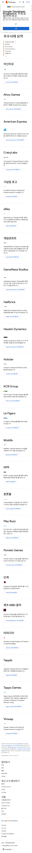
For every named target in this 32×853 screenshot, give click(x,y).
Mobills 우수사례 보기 (12, 455)
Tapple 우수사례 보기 (11, 675)
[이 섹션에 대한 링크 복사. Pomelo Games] (25, 550)
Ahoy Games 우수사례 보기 (13, 109)
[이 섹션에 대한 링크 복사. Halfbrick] (17, 302)
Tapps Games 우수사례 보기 (14, 706)
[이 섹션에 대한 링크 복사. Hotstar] (15, 360)
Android (3, 825)
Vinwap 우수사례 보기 (12, 733)
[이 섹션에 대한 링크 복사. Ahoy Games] (22, 95)
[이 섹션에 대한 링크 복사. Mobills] (14, 440)
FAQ (2, 811)
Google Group (5, 805)
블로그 (3, 784)
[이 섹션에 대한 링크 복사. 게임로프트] (18, 238)
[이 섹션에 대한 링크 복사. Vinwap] (15, 719)
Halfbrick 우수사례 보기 (12, 316)
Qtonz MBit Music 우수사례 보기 (15, 620)
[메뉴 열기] (3, 2)
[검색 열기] (20, 2)
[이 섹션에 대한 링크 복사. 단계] (10, 578)
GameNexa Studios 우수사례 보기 (15, 289)
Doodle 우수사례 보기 (12, 196)
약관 (2, 843)
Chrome (3, 828)
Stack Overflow (5, 803)
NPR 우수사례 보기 (11, 482)
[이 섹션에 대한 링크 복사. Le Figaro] (17, 413)
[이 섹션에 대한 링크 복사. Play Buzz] (17, 521)
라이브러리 (4, 773)
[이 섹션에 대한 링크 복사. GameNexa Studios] (5, 273)
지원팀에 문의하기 (6, 800)
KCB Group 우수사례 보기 (13, 401)
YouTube (3, 792)
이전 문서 (3, 814)
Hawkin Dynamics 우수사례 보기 (15, 347)
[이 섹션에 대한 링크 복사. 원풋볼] (13, 494)
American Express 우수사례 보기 (15, 140)
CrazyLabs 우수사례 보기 (13, 169)
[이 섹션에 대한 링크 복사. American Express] (5, 125)
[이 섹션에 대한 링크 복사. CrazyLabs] (19, 153)
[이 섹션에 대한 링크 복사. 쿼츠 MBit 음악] (23, 605)
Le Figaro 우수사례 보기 (12, 428)
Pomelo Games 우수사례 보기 (14, 565)
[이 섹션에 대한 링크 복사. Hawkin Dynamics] (5, 333)
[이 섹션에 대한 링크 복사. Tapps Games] (23, 688)
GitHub (3, 776)
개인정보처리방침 (10, 843)
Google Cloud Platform (7, 833)
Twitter (3, 789)
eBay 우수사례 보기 (11, 226)
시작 (16, 28)
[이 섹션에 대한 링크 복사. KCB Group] (20, 387)
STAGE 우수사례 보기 (11, 592)
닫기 (16, 24)
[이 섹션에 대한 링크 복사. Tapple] (14, 660)
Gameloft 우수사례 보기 (12, 257)
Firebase (3, 831)
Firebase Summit (6, 787)
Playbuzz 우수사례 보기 (12, 538)
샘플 (2, 770)
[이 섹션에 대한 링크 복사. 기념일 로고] (19, 182)
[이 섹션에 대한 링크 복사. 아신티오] (15, 64)
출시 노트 (3, 808)
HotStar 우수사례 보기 (12, 374)
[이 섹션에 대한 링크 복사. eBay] (12, 209)
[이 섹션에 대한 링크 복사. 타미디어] (15, 633)
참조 (2, 768)
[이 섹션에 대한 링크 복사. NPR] (11, 467)
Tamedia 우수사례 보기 (12, 648)
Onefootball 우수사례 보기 (13, 509)
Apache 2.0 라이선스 (17, 747)
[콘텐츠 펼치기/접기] (15, 42)
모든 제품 (3, 836)
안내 (2, 765)
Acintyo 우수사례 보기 (12, 82)
